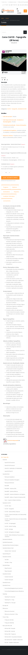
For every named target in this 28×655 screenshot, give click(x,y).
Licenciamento (6, 201)
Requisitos (16, 191)
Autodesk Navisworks (8, 542)
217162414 (6, 4)
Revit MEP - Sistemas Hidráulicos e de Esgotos (15, 494)
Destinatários (6, 191)
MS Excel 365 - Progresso (10, 634)
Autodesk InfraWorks (7, 539)
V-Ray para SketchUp (9, 622)
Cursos (7, 18)
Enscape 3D (5, 605)
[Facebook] (2, 80)
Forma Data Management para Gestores (14, 588)
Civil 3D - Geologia (9, 529)
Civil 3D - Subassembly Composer (12, 511)
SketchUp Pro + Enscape (10, 602)
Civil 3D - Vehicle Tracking (10, 526)
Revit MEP (7, 485)
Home (2, 18)
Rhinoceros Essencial (9, 611)
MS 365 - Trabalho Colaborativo (12, 642)
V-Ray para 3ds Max (9, 619)
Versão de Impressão (12, 440)
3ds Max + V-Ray (8, 562)
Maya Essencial (8, 568)
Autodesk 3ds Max (7, 556)
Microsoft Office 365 (7, 625)
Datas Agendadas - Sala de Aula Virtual (11, 144)
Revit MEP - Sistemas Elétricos (11, 491)
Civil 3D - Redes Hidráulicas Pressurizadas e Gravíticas (14, 535)
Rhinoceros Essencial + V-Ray (11, 614)
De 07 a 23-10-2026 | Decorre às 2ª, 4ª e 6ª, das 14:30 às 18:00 (13, 148)
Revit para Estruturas (9, 482)
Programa (5, 187)
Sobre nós (4, 2)
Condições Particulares (9, 196)
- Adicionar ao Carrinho (10, 177)
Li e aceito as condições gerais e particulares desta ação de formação (12, 167)
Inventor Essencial (9, 576)
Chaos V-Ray (5, 617)
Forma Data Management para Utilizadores (14, 591)
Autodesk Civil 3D (22, 109)
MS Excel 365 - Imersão (10, 631)
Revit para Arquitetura (9, 477)
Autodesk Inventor (7, 573)
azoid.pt (8, 649)
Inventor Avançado (9, 579)
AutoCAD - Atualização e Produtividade (13, 468)
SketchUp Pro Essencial (10, 596)
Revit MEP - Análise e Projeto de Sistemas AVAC (15, 497)
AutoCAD (5, 459)
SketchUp (5, 594)
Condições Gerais (12, 2)
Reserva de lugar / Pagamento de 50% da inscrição (13, 153)
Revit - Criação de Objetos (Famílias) (13, 500)
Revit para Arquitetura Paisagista (12, 479)
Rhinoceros (5, 608)
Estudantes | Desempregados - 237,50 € (14, 160)
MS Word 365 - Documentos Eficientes (13, 636)
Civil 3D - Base (8, 505)
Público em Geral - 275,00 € (10, 157)
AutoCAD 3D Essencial (10, 465)
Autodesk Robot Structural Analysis (10, 545)
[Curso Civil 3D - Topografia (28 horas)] (14, 62)
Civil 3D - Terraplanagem (10, 523)
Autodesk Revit (6, 474)
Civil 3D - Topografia (12, 109)
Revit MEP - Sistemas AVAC (10, 488)
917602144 (14, 4)
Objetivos (14, 187)
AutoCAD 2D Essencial (10, 462)
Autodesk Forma (6, 585)
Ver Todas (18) (4, 457)
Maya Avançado (8, 571)
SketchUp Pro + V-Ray (9, 599)
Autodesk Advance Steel (8, 548)
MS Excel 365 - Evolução (10, 628)
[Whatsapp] (7, 80)
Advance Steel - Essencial (10, 551)
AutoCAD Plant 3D (9, 471)
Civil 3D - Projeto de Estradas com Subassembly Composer (15, 515)
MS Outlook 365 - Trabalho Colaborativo (14, 639)
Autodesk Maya (6, 565)
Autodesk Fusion (6, 582)
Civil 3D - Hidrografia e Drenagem (12, 532)
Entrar (19, 13)
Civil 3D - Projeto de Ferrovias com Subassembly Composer (15, 519)
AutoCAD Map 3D (6, 553)
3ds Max (7, 559)
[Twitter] (5, 80)
